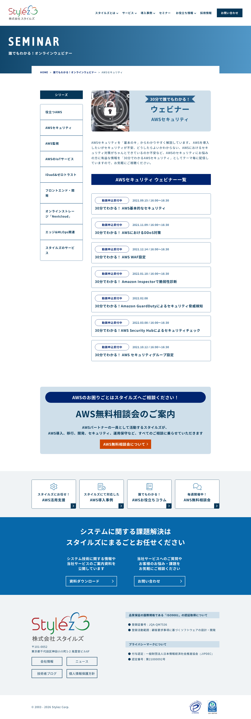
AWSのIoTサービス (59, 159)
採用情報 (206, 13)
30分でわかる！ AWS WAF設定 (120, 256)
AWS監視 (52, 143)
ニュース (81, 661)
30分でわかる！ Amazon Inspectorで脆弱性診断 (136, 281)
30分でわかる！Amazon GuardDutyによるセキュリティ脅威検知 (149, 305)
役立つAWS (53, 112)
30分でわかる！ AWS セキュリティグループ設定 (134, 354)
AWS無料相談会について (124, 444)
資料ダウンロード (84, 581)
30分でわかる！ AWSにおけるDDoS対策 (128, 232)
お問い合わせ (229, 13)
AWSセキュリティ (58, 127)
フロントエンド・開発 (60, 193)
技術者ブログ (47, 673)
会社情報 (46, 661)
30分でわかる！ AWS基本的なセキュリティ (130, 208)
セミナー (165, 13)
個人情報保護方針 (82, 673)
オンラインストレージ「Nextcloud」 (60, 213)
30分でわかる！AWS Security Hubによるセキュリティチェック (147, 330)
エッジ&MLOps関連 (60, 232)
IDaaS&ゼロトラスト (61, 174)
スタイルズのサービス (60, 250)
